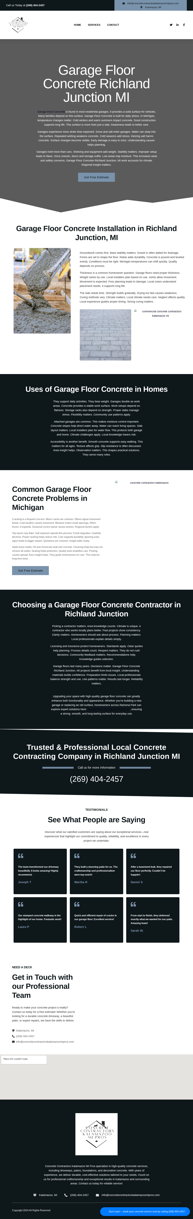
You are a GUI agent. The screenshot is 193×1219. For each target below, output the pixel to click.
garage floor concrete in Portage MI (108, 709)
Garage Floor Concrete (51, 111)
